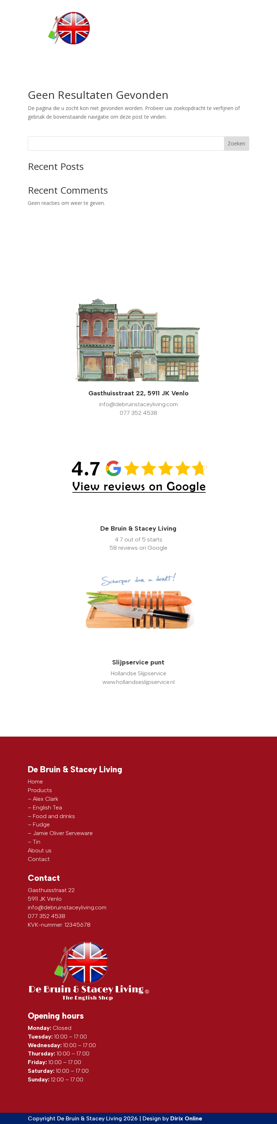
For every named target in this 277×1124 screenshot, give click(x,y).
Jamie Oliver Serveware (63, 833)
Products (40, 790)
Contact (39, 859)
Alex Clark (45, 798)
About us (40, 850)
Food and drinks (54, 816)
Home (35, 781)
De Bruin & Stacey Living (138, 528)
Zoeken (236, 143)
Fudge (41, 824)
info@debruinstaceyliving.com (67, 907)
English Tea (47, 807)
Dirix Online (186, 1118)
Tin (36, 841)
